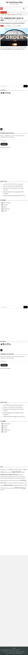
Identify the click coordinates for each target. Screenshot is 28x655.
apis (22, 469)
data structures (13, 476)
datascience (4, 474)
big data (18, 472)
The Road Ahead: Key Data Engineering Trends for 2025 (14, 195)
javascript (8, 480)
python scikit (14, 485)
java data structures (13, 478)
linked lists (18, 480)
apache (10, 469)
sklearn (6, 488)
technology (21, 488)
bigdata (14, 472)
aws (7, 472)
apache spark (19, 469)
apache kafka (14, 469)
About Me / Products (10, 653)
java (8, 478)
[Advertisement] (14, 69)
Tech (2, 26)
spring (9, 488)
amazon (2, 469)
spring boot (12, 488)
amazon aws (6, 469)
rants (23, 485)
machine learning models (10, 482)
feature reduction (19, 476)
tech (16, 487)
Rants (4, 207)
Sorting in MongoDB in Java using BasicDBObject (12, 23)
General (4, 205)
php (2, 485)
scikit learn (2, 488)
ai (0, 469)
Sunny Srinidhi (8, 26)
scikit (26, 485)
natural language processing (21, 482)
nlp (1, 485)
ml (15, 483)
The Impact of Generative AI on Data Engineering (12, 186)
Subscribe (4, 144)
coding (23, 472)
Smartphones (6, 209)
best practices (10, 472)
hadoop (5, 478)
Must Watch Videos (19, 653)
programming (7, 485)
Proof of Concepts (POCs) (20, 651)
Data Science (5, 202)
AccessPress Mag (16, 650)
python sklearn (20, 485)
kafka (11, 480)
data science (13, 474)
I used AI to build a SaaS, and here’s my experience (13, 184)
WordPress (7, 650)
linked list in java (14, 480)
